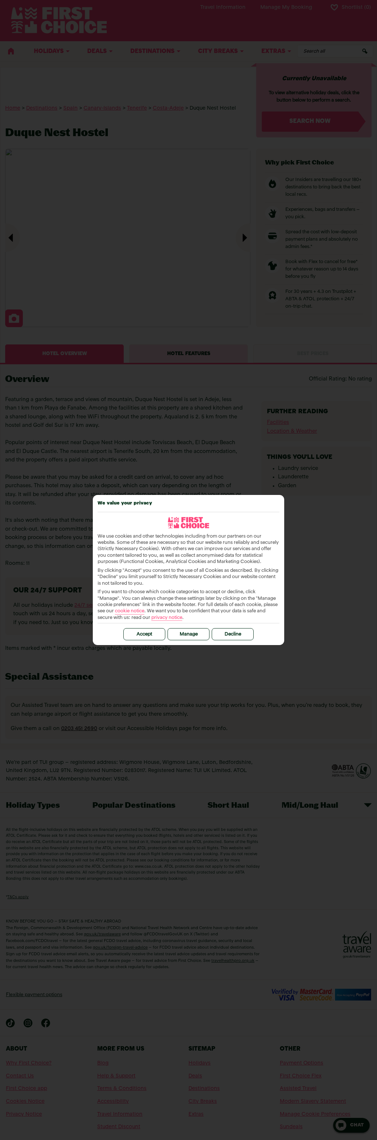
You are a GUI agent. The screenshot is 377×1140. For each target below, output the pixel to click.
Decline (233, 634)
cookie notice (129, 611)
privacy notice (166, 617)
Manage (189, 634)
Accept (144, 634)
